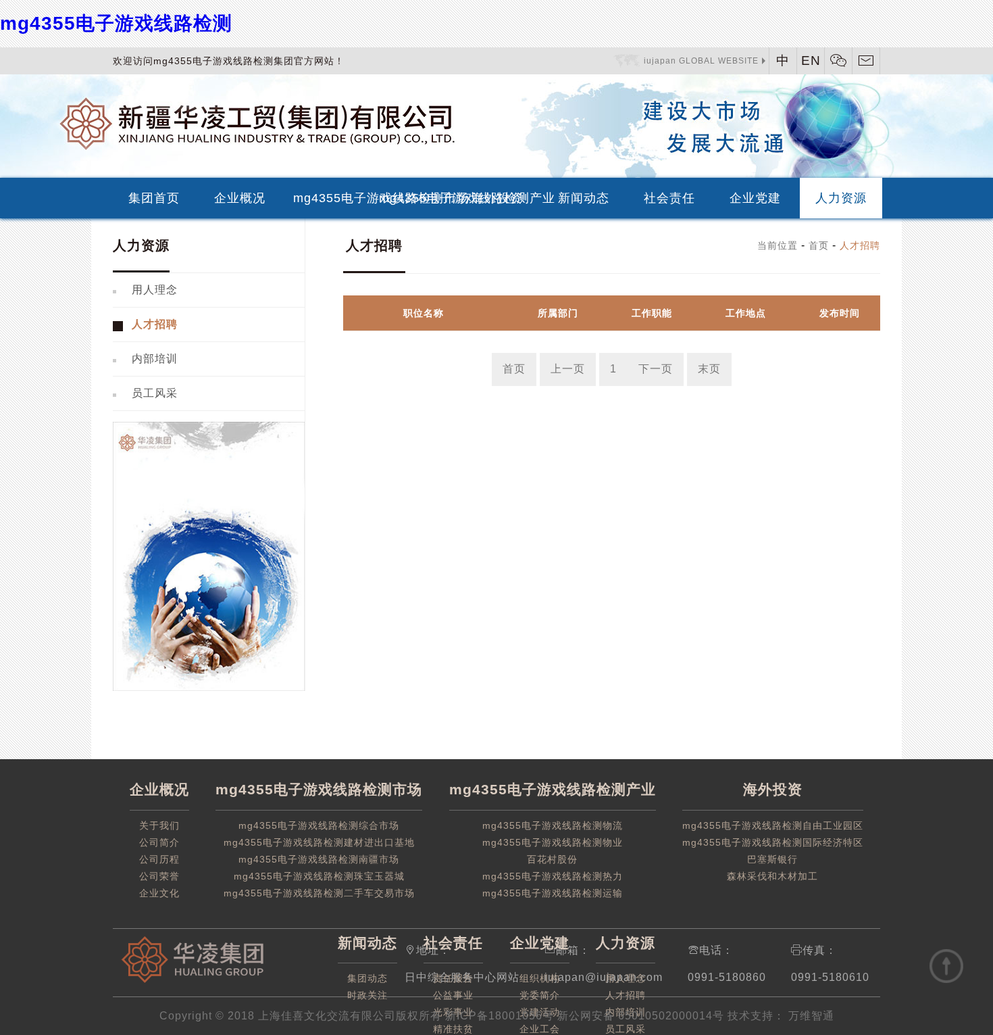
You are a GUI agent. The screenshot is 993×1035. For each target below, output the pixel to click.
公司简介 (159, 842)
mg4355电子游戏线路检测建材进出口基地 (319, 842)
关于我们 (159, 825)
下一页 (655, 369)
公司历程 (159, 859)
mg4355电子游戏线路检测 (116, 23)
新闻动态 (583, 198)
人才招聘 (155, 324)
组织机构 (539, 978)
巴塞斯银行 (772, 859)
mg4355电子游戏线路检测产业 (416, 198)
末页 (709, 369)
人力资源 (841, 198)
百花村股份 (552, 859)
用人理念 (155, 289)
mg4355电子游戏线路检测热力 (552, 876)
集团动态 (367, 978)
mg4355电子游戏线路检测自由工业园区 (772, 825)
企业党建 (755, 198)
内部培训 (155, 358)
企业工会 (539, 1029)
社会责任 (669, 198)
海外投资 (497, 198)
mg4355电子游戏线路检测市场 (330, 198)
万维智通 (809, 1015)
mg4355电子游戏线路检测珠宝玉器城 (319, 876)
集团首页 (154, 198)
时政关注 (367, 995)
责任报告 (453, 978)
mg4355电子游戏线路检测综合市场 (318, 825)
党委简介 (539, 995)
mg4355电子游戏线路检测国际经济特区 (772, 842)
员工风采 (155, 393)
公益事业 (453, 995)
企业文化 (159, 893)
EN (811, 60)
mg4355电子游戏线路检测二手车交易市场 (319, 893)
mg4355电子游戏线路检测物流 (552, 825)
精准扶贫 (453, 1029)
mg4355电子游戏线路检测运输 (552, 893)
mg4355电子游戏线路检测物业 (552, 842)
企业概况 (239, 198)
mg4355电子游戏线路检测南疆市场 (318, 859)
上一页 (568, 369)
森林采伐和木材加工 (772, 876)
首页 (819, 245)
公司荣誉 (159, 876)
